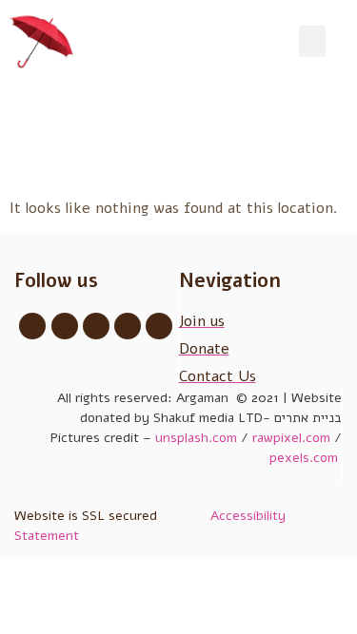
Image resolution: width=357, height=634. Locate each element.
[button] (312, 41)
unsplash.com (196, 438)
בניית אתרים (308, 418)
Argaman (204, 398)
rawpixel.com (291, 438)
